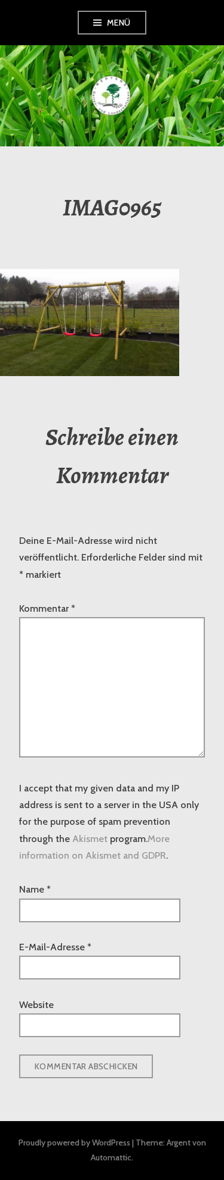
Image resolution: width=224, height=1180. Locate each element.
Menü (119, 22)
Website (36, 1004)
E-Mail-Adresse (55, 947)
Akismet (90, 838)
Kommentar (47, 608)
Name (35, 889)
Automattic (111, 1157)
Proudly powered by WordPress (74, 1142)
